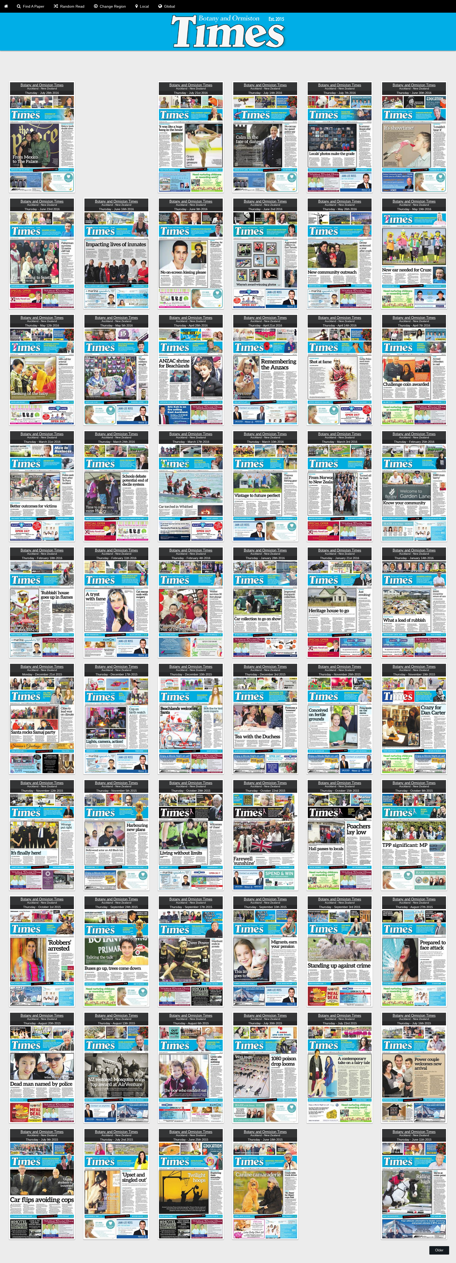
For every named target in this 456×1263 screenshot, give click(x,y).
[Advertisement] (167, 67)
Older (439, 1250)
